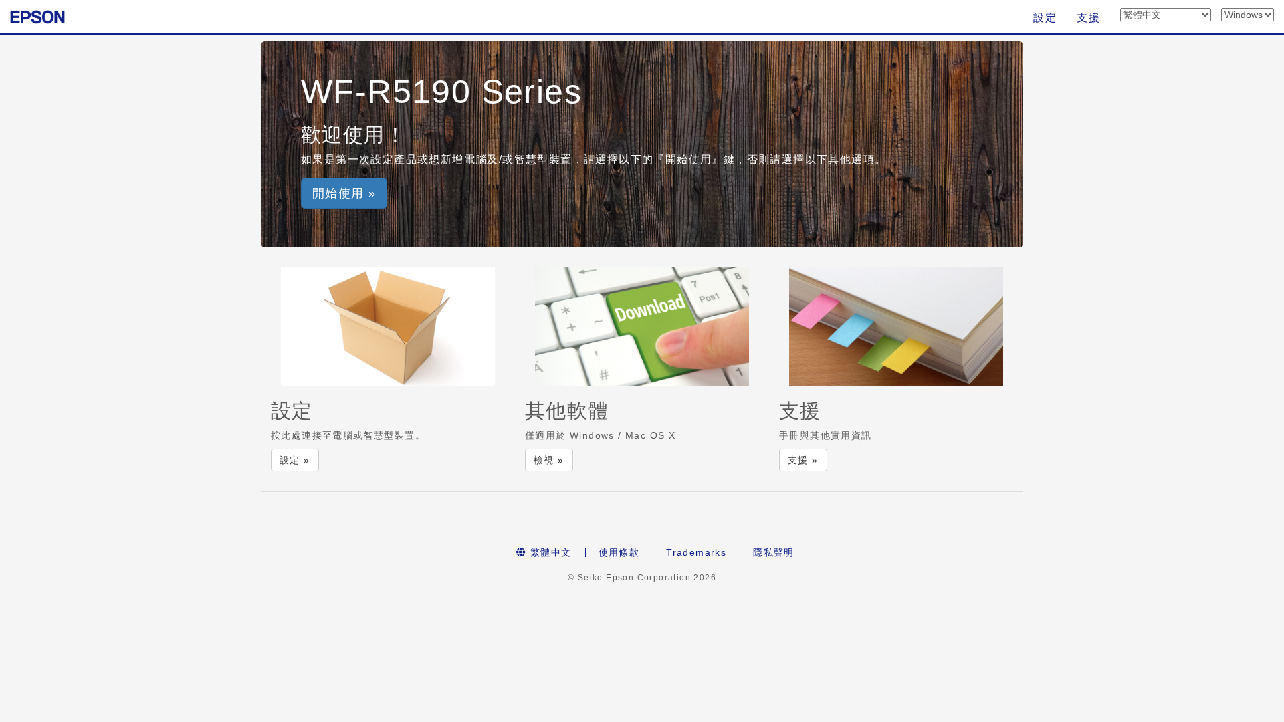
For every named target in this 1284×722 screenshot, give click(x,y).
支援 (1088, 17)
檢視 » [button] (549, 460)
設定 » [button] (295, 460)
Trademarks (696, 552)
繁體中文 (549, 552)
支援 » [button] (803, 460)
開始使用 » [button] (344, 193)
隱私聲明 (773, 552)
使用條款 (619, 552)
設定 (1045, 17)
